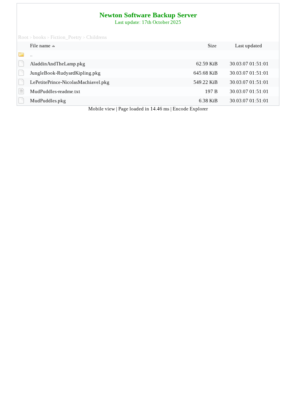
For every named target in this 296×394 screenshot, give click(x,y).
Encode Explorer (190, 109)
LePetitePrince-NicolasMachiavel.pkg (69, 82)
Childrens (96, 37)
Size (213, 45)
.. (31, 54)
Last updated (249, 45)
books (39, 37)
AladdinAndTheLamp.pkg (57, 64)
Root (23, 37)
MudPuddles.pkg (48, 101)
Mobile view (102, 109)
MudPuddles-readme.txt (55, 91)
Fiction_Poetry (66, 37)
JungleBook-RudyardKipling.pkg (65, 73)
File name (40, 45)
